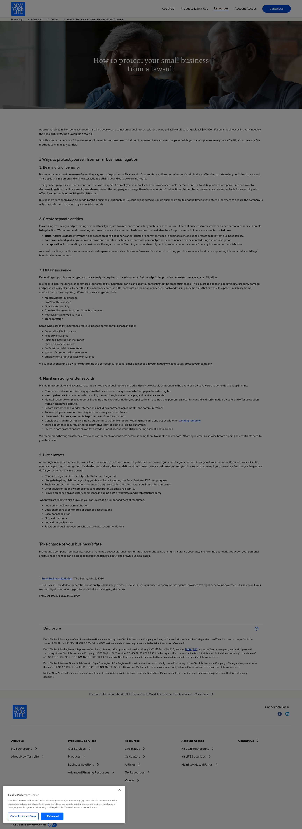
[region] (64, 804)
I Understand (52, 816)
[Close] (119, 790)
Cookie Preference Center (23, 816)
